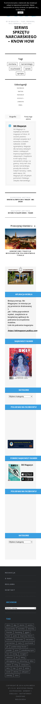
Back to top (20, 699)
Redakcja (10, 573)
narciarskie (30, 639)
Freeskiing (30, 21)
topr (14, 668)
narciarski (19, 639)
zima (16, 675)
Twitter (20, 91)
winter (27, 668)
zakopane (25, 672)
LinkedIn (20, 101)
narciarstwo (10, 643)
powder (9, 650)
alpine (8, 625)
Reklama (10, 584)
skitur (32, 661)
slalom (8, 665)
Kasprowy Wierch (26, 636)
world (8, 672)
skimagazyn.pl (11, 661)
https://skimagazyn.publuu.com (22, 330)
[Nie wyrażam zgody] (38, 8)
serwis (28, 69)
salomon (9, 657)
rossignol (23, 654)
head (8, 636)
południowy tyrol (27, 650)
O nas (8, 578)
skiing (23, 657)
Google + (20, 98)
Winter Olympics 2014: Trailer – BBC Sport (20, 199)
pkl (7, 647)
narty (20, 643)
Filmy (23, 21)
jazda (15, 636)
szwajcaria (25, 665)
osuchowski (15, 69)
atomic (22, 625)
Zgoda (20, 12)
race (7, 654)
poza (16, 650)
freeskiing (18, 632)
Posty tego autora (28, 118)
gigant (27, 632)
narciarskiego (27, 64)
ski (17, 657)
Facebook (20, 88)
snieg (16, 665)
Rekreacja (17, 24)
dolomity (31, 629)
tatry (8, 668)
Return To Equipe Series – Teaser (20, 212)
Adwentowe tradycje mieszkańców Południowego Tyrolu (20, 253)
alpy (15, 625)
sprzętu (20, 73)
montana (12, 64)
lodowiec (9, 639)
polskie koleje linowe (19, 647)
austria (30, 625)
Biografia (12, 117)
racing (14, 654)
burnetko (21, 629)
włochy (16, 672)
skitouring (23, 661)
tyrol (20, 668)
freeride (9, 632)
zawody (9, 675)
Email (20, 105)
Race (11, 24)
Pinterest (20, 95)
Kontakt (10, 590)
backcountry (10, 629)
